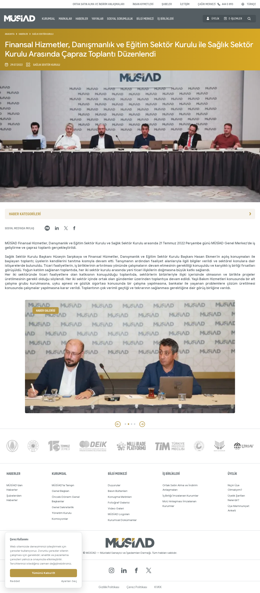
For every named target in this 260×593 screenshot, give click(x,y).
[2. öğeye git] (128, 424)
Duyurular (114, 485)
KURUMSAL (48, 18)
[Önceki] (117, 424)
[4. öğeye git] (134, 424)
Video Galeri (116, 508)
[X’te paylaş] (66, 228)
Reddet (15, 581)
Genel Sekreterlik (63, 507)
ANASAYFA (9, 34)
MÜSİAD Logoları (119, 514)
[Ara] (249, 18)
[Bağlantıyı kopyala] (47, 228)
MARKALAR (65, 18)
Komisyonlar (60, 519)
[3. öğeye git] (131, 424)
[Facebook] (136, 570)
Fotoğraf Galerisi (119, 502)
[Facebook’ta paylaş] (74, 228)
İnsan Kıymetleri (143, 4)
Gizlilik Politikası (109, 587)
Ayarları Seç (69, 581)
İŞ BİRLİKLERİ (165, 18)
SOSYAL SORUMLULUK (120, 18)
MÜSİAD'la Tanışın (63, 485)
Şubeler (167, 4)
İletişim (185, 4)
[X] (148, 570)
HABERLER (82, 18)
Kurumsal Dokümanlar (122, 520)
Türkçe (251, 4)
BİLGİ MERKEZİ (145, 18)
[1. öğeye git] (125, 424)
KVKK (158, 587)
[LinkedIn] (124, 570)
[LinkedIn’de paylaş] (57, 228)
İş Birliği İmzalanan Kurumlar (180, 495)
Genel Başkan (60, 491)
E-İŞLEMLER (235, 18)
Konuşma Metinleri (120, 497)
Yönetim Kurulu (62, 513)
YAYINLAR (97, 18)
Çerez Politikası (137, 587)
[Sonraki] (142, 424)
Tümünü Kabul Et (43, 573)
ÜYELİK (215, 18)
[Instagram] (111, 570)
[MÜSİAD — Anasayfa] (19, 18)
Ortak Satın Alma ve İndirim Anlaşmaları (98, 4)
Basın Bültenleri (117, 491)
